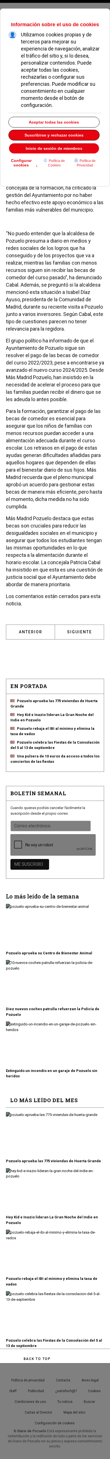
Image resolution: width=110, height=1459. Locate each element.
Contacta (63, 1380)
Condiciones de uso (30, 1402)
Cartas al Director (38, 1412)
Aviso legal (90, 1380)
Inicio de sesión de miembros (54, 148)
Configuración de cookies (55, 1423)
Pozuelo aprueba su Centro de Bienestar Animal (49, 953)
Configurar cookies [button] (24, 163)
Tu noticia (64, 1402)
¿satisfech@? (66, 1391)
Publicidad (36, 1391)
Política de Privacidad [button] (86, 163)
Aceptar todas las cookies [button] (54, 122)
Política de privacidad (28, 1380)
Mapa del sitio (74, 1412)
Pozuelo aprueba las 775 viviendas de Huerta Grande (53, 1161)
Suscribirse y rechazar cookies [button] (54, 135)
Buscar (89, 1402)
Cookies (94, 1391)
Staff (13, 1391)
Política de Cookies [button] (56, 163)
